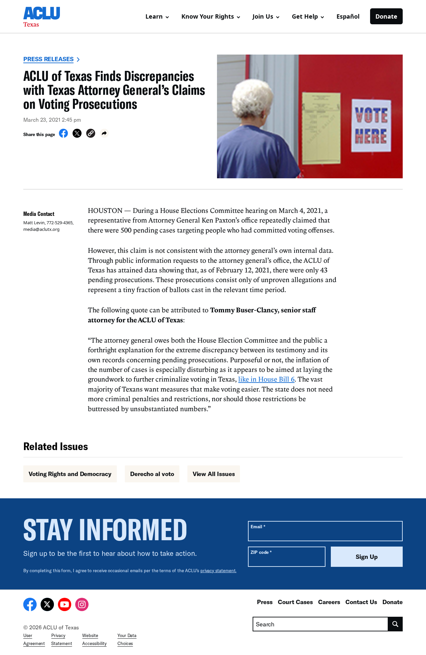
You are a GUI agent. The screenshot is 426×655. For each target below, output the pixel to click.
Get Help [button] (305, 16)
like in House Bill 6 (266, 379)
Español (347, 16)
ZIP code (261, 552)
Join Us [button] (263, 16)
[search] (395, 624)
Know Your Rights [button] (207, 16)
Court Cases (295, 601)
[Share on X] (77, 135)
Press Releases (48, 59)
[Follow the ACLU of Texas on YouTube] (64, 605)
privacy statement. (218, 570)
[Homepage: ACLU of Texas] (46, 17)
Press (265, 601)
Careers (329, 601)
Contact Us (361, 601)
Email (258, 526)
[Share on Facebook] (63, 135)
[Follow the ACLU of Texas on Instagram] (82, 605)
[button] (90, 134)
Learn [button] (154, 16)
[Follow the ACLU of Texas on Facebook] (30, 605)
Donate (386, 16)
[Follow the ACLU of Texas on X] (47, 605)
